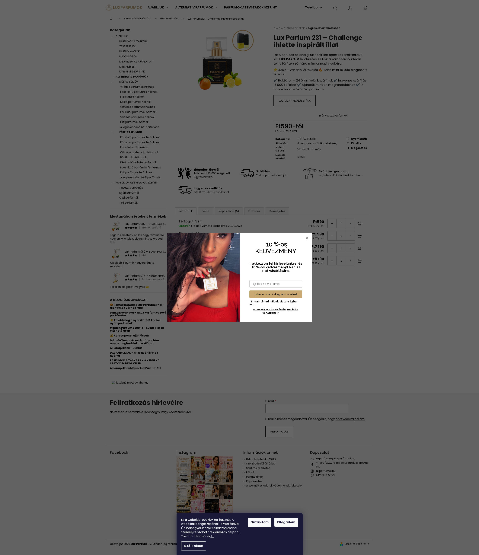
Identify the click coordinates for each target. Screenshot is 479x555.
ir (275, 311)
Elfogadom (286, 522)
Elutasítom (260, 522)
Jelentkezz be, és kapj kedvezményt (276, 294)
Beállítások (193, 546)
